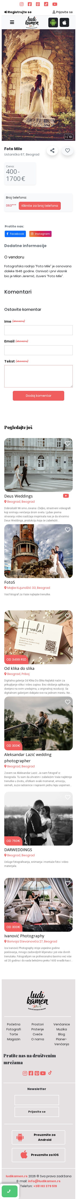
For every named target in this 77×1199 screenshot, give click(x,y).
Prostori (38, 1024)
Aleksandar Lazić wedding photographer (28, 757)
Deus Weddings (18, 496)
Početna (13, 1024)
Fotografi (13, 1029)
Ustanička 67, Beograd (21, 154)
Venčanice (61, 1024)
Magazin (13, 1039)
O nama (37, 1039)
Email (16, 341)
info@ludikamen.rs (44, 1181)
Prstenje (37, 1029)
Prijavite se (64, 12)
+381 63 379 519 (45, 1186)
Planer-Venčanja (61, 1041)
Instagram (42, 234)
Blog (61, 1034)
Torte (13, 1034)
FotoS (9, 582)
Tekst (16, 361)
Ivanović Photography (24, 935)
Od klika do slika (19, 668)
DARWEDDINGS (18, 849)
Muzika (61, 1029)
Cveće (38, 1034)
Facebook (17, 234)
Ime (14, 321)
